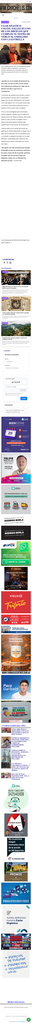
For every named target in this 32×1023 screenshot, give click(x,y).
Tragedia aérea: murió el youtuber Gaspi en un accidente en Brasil (14, 338)
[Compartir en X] (7, 262)
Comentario (7, 365)
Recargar (23, 390)
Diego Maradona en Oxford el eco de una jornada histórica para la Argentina (15, 287)
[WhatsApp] (30, 1)
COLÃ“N (16, 18)
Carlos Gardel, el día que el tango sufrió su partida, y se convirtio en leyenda (15, 313)
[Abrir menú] (3, 15)
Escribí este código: (10, 378)
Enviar (24, 398)
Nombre (6, 358)
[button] (27, 1)
